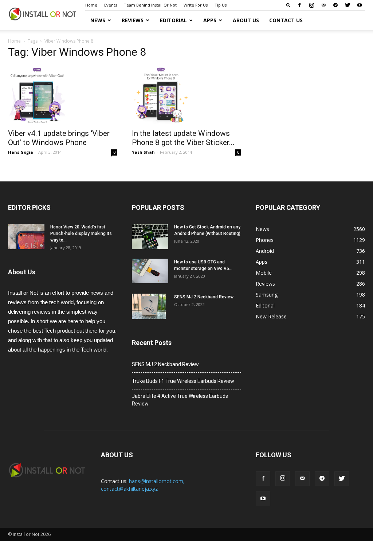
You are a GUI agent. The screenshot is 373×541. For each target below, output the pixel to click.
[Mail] (323, 5)
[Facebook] (299, 5)
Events (110, 5)
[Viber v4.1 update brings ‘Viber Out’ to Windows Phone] (62, 95)
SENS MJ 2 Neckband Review (203, 296)
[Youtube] (359, 5)
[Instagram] (311, 5)
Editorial (173, 20)
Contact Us (286, 20)
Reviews (133, 20)
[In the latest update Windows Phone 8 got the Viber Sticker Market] (186, 95)
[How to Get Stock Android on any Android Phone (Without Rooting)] (150, 236)
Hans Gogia (20, 152)
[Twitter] (347, 5)
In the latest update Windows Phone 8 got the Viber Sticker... (183, 138)
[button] (288, 5)
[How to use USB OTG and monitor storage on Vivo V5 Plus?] (150, 271)
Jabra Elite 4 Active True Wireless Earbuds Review (180, 400)
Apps (209, 20)
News (97, 20)
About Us (246, 20)
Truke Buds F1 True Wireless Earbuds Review (183, 381)
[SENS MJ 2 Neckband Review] (149, 306)
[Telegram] (335, 5)
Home (91, 5)
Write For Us (196, 5)
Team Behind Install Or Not (150, 5)
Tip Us (221, 5)
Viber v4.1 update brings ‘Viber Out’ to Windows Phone (59, 138)
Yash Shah (143, 152)
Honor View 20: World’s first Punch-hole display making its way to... (81, 233)
